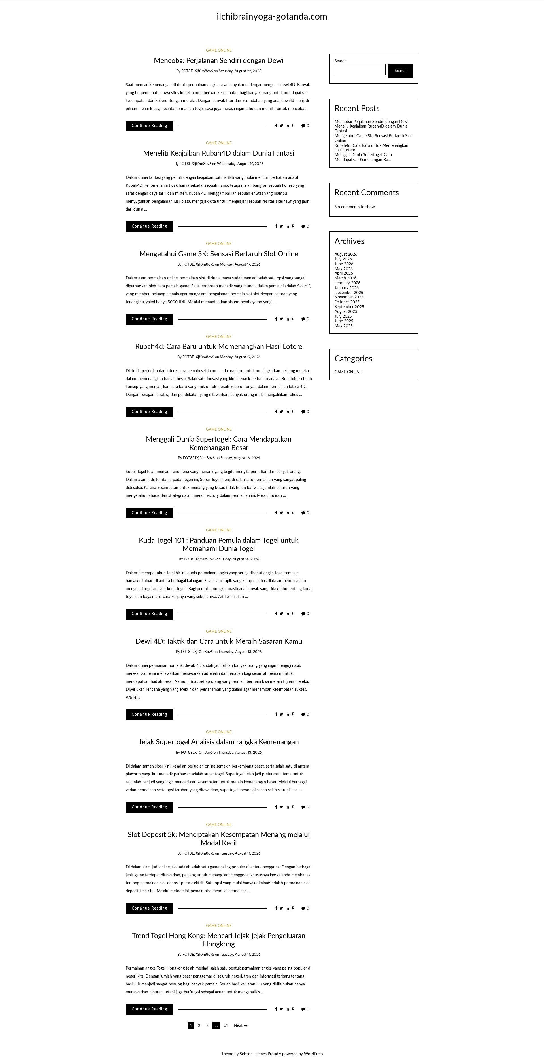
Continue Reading (149, 126)
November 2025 (349, 297)
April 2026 (344, 273)
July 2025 (343, 317)
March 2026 (345, 278)
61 (226, 1026)
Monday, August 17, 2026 (240, 264)
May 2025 (344, 326)
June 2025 (344, 321)
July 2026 (343, 259)
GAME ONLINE (219, 50)
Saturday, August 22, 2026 (240, 71)
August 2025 (346, 312)
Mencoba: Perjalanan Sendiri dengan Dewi (219, 60)
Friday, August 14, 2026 (240, 559)
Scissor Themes (253, 1054)
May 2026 (344, 269)
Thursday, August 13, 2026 (240, 652)
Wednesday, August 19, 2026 (240, 164)
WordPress (313, 1054)
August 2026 (346, 255)
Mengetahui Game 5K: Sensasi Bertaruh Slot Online (218, 254)
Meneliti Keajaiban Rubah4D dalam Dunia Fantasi (218, 153)
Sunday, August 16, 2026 (240, 458)
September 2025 (349, 307)
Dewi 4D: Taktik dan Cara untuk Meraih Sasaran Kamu (218, 641)
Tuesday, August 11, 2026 (240, 853)
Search (341, 61)
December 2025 (349, 293)
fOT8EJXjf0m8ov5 (197, 71)
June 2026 (344, 264)
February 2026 (347, 283)
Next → (241, 1026)
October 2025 (347, 302)
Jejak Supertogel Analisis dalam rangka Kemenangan (219, 742)
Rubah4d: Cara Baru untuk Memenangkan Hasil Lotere (218, 346)
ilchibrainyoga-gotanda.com (272, 16)
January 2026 (347, 288)
